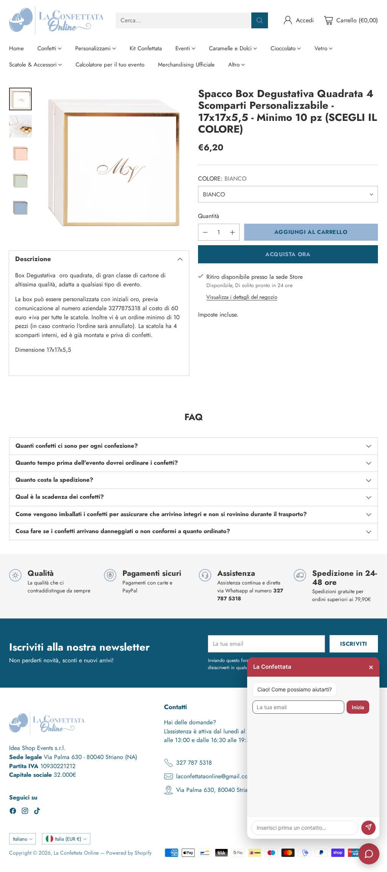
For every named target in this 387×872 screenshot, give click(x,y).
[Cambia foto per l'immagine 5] (20, 207)
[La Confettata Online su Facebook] (12, 812)
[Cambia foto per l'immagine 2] (20, 126)
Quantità (208, 216)
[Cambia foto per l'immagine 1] (20, 99)
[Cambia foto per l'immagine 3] (20, 153)
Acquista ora (287, 254)
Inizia (358, 707)
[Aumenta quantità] (232, 232)
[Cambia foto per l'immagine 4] (20, 180)
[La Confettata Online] (56, 20)
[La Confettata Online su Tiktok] (37, 812)
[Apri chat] (368, 853)
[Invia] (368, 828)
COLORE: (222, 178)
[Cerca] (259, 20)
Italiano (20, 839)
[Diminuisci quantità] (205, 232)
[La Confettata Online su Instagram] (24, 812)
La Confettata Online (76, 853)
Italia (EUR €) (68, 839)
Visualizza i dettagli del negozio (241, 297)
